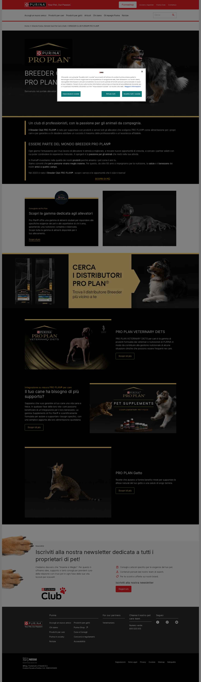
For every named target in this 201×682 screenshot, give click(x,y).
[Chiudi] (142, 72)
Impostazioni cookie (71, 94)
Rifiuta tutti (110, 94)
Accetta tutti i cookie (132, 94)
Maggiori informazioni (133, 86)
